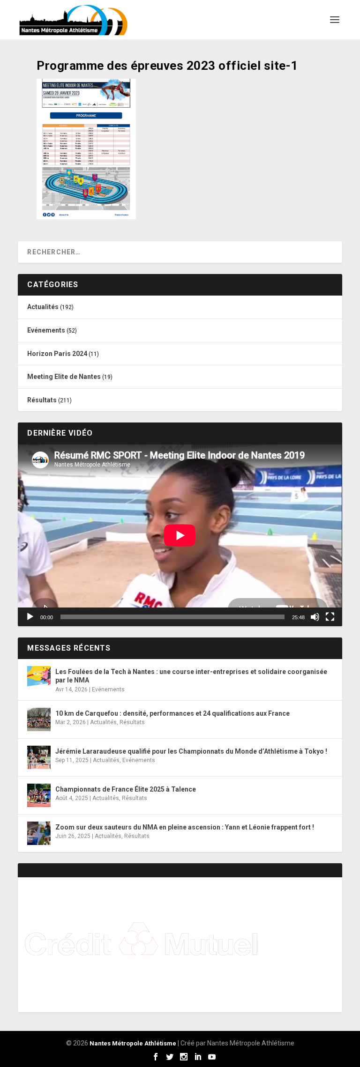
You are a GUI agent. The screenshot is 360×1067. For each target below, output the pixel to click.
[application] (180, 535)
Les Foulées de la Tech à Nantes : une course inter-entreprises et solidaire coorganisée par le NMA (191, 676)
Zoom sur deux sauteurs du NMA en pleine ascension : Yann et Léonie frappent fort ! (184, 827)
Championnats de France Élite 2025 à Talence (125, 789)
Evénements (46, 330)
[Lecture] (30, 617)
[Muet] (315, 617)
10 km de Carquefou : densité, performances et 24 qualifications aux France (172, 713)
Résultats (42, 400)
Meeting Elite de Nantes (64, 376)
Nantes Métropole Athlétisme (133, 1043)
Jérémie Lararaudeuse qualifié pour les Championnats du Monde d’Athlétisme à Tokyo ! (191, 751)
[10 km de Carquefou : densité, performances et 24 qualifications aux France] (39, 719)
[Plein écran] (330, 617)
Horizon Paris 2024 (57, 353)
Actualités (43, 307)
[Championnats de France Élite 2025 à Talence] (39, 795)
